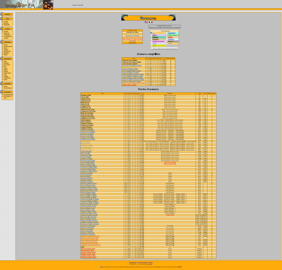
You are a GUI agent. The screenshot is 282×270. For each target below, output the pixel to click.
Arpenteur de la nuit (161, 130)
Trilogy (170, 37)
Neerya (155, 43)
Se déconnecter (133, 262)
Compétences (7, 78)
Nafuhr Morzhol (170, 120)
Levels (5, 68)
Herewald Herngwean (164, 141)
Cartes (5, 79)
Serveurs (6, 23)
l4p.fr (101, 267)
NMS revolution (172, 35)
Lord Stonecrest (170, 183)
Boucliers (6, 53)
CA (164, 58)
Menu (7, 18)
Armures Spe (7, 51)
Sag (157, 58)
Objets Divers (7, 73)
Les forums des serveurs (8, 37)
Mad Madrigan (180, 130)
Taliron (162, 120)
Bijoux (5, 54)
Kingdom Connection (158, 41)
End (150, 58)
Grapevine (171, 39)
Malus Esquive (170, 58)
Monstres (6, 63)
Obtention (169, 93)
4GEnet (170, 43)
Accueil (6, 21)
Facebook (7, 14)
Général (6, 31)
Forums (7, 28)
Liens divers (7, 92)
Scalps (5, 86)
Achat (199, 93)
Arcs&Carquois (8, 46)
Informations (7, 58)
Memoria (170, 41)
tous (154, 33)
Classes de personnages (7, 33)
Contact (151, 262)
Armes (5, 44)
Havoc (154, 35)
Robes (5, 48)
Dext (154, 58)
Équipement (7, 42)
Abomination (171, 33)
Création (6, 76)
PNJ (5, 66)
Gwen (167, 109)
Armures (6, 49)
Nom (133, 58)
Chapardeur (171, 130)
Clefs (5, 74)
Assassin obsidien (158, 194)
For (147, 58)
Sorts (5, 61)
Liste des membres (143, 262)
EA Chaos (155, 39)
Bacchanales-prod (8, 94)
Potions (6, 71)
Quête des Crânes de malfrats (179, 141)
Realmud (155, 37)
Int (160, 58)
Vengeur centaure (180, 194)
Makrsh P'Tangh (170, 236)
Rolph (165, 95)
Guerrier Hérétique (169, 204)
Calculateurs (7, 83)
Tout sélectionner (165, 31)
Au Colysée (7, 64)
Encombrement (8, 88)
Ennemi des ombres (169, 194)
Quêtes (5, 69)
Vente (205, 93)
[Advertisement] (191, 5)
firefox (150, 264)
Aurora (155, 45)
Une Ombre (170, 225)
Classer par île (132, 43)
